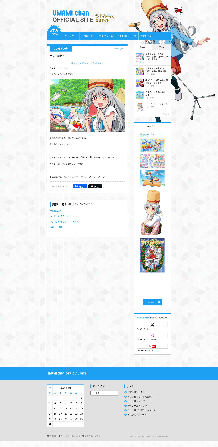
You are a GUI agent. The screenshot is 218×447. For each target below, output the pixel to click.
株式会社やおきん (136, 392)
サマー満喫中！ (58, 55)
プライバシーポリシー (93, 436)
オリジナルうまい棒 (137, 405)
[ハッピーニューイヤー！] (140, 110)
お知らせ (88, 35)
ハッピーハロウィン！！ (61, 216)
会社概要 (53, 436)
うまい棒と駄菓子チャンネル (142, 410)
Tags (161, 47)
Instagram (152, 335)
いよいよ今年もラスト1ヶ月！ (64, 221)
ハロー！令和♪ (57, 227)
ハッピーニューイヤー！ (156, 104)
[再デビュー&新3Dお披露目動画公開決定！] (140, 86)
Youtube (152, 346)
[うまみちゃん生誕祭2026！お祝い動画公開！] (140, 75)
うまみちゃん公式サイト (84, 16)
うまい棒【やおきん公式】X (141, 396)
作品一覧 (152, 214)
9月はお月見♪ (56, 210)
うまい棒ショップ (127, 35)
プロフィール (106, 35)
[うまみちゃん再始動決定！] (140, 98)
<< (50, 387)
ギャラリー (71, 35)
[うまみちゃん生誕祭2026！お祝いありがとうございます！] (140, 60)
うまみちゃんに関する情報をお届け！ (54, 32)
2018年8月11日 (119, 49)
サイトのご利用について (70, 436)
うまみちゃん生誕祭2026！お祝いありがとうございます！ (156, 56)
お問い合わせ (147, 35)
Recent (143, 47)
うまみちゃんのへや (137, 414)
